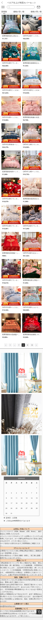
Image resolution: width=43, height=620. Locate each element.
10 (32, 345)
